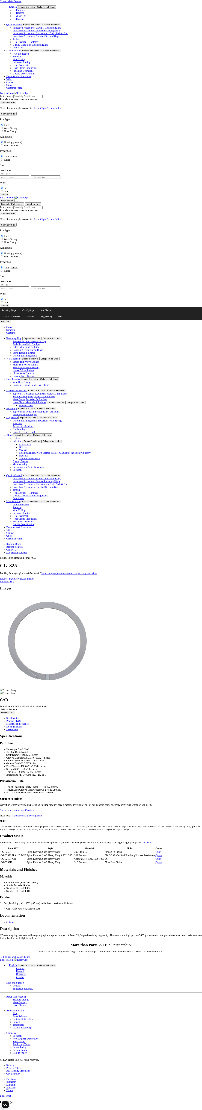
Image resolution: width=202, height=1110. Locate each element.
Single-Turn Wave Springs (26, 361)
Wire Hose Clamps (22, 382)
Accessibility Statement (18, 1070)
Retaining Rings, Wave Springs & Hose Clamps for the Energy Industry (55, 452)
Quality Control (14, 24)
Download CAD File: (23, 706)
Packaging (30, 316)
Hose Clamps (45, 310)
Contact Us (12, 549)
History (16, 438)
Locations (17, 469)
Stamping (17, 56)
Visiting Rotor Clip (22, 1027)
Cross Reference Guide (24, 432)
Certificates (18, 47)
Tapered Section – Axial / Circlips (29, 341)
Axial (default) (11, 156)
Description (12, 729)
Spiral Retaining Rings (24, 352)
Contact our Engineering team (27, 815)
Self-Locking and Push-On (26, 347)
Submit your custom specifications (17, 810)
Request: (5, 321)
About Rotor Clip (15, 1010)
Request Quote (13, 544)
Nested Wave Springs (23, 370)
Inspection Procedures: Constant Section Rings (36, 36)
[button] (8, 113)
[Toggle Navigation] (16, 201)
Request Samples (14, 546)
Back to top (6, 1095)
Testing (16, 39)
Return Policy (19, 1047)
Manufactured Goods (29, 458)
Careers (16, 1022)
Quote (9, 85)
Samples (10, 330)
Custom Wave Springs (24, 376)
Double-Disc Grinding (24, 73)
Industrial (23, 455)
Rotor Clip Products (16, 996)
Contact (10, 82)
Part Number (6, 96)
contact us (147, 842)
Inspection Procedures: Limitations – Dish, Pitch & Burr (40, 33)
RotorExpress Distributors (26, 1038)
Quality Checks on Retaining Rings (30, 44)
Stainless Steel (26, 405)
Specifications (13, 718)
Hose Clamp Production (25, 68)
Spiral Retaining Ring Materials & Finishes (34, 396)
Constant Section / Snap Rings (28, 350)
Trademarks (18, 1024)
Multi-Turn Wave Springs (25, 364)
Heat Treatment (20, 65)
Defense (23, 447)
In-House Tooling (21, 62)
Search (4, 194)
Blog (15, 1013)
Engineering (46, 316)
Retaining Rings (9, 310)
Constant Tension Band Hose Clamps (31, 385)
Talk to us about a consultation (15, 957)
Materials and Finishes (17, 723)
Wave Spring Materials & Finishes (30, 399)
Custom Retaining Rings (25, 355)
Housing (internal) (13, 142)
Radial (7, 159)
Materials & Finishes (11, 316)
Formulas (17, 423)
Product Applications (23, 426)
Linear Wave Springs (23, 373)
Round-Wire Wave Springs (26, 367)
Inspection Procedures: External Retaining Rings (37, 27)
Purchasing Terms (21, 1044)
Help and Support (15, 982)
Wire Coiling (19, 59)
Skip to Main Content (10, 1)
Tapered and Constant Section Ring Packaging (36, 411)
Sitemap (10, 1065)
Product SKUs (13, 721)
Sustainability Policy (23, 1019)
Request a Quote (8, 578)
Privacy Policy (20, 1050)
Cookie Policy (20, 1052)
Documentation (14, 726)
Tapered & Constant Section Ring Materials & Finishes (40, 393)
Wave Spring (10, 128)
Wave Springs (28, 310)
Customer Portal (14, 87)
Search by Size (33, 204)
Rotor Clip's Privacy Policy (47, 108)
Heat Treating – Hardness (25, 42)
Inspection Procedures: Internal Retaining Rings (36, 30)
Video (9, 79)
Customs (10, 332)
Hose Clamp (10, 131)
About (60, 316)
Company (11, 1033)
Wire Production (21, 53)
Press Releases (20, 1016)
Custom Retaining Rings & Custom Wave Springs (37, 420)
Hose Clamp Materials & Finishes (29, 402)
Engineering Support (16, 552)
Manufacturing (13, 50)
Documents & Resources (18, 76)
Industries (17, 441)
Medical (23, 450)
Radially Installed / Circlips (26, 344)
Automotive (25, 444)
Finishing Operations (23, 70)
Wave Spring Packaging (25, 414)
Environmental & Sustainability (28, 467)
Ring (6, 125)
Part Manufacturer (9, 99)
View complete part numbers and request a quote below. (69, 573)
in (5, 188)
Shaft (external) (11, 145)
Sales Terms (19, 1041)
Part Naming (19, 429)
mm (6, 191)
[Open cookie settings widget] (5, 1104)
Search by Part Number (12, 204)
